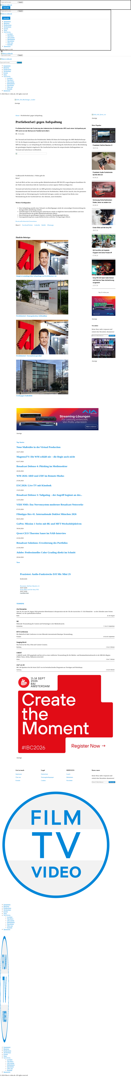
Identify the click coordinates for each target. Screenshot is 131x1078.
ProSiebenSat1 (25, 221)
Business (6, 23)
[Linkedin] (1, 16)
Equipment (7, 21)
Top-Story (10, 36)
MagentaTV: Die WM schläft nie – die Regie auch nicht (45, 456)
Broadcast (18, 221)
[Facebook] (2, 16)
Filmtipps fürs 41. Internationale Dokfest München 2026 (46, 514)
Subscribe (6, 7)
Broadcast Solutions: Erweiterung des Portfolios (42, 542)
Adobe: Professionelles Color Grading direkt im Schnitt (45, 552)
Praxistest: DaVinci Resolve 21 (102, 145)
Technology (7, 27)
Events (6, 28)
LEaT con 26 (20, 665)
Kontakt (9, 44)
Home (17, 115)
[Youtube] (14, 61)
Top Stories (20, 442)
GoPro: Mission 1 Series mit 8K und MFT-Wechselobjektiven (49, 523)
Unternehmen (33, 221)
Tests (5, 30)
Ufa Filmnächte (21, 609)
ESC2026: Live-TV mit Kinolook (34, 485)
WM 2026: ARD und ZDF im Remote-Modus (40, 475)
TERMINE (20, 604)
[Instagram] (4, 16)
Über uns (10, 43)
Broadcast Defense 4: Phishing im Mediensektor (41, 466)
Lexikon (10, 34)
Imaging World (21, 642)
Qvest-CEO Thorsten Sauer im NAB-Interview (41, 533)
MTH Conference (22, 632)
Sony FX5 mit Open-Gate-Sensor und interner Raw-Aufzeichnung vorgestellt (103, 280)
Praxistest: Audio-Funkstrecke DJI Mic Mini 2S (45, 574)
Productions (7, 25)
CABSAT (19, 653)
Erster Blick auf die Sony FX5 (102, 228)
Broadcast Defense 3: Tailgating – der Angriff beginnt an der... (49, 495)
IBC (17, 621)
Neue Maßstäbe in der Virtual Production (38, 447)
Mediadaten (11, 39)
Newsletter (10, 41)
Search (20, 2)
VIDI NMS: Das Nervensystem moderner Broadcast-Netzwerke (49, 504)
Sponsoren (7, 46)
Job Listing (10, 37)
